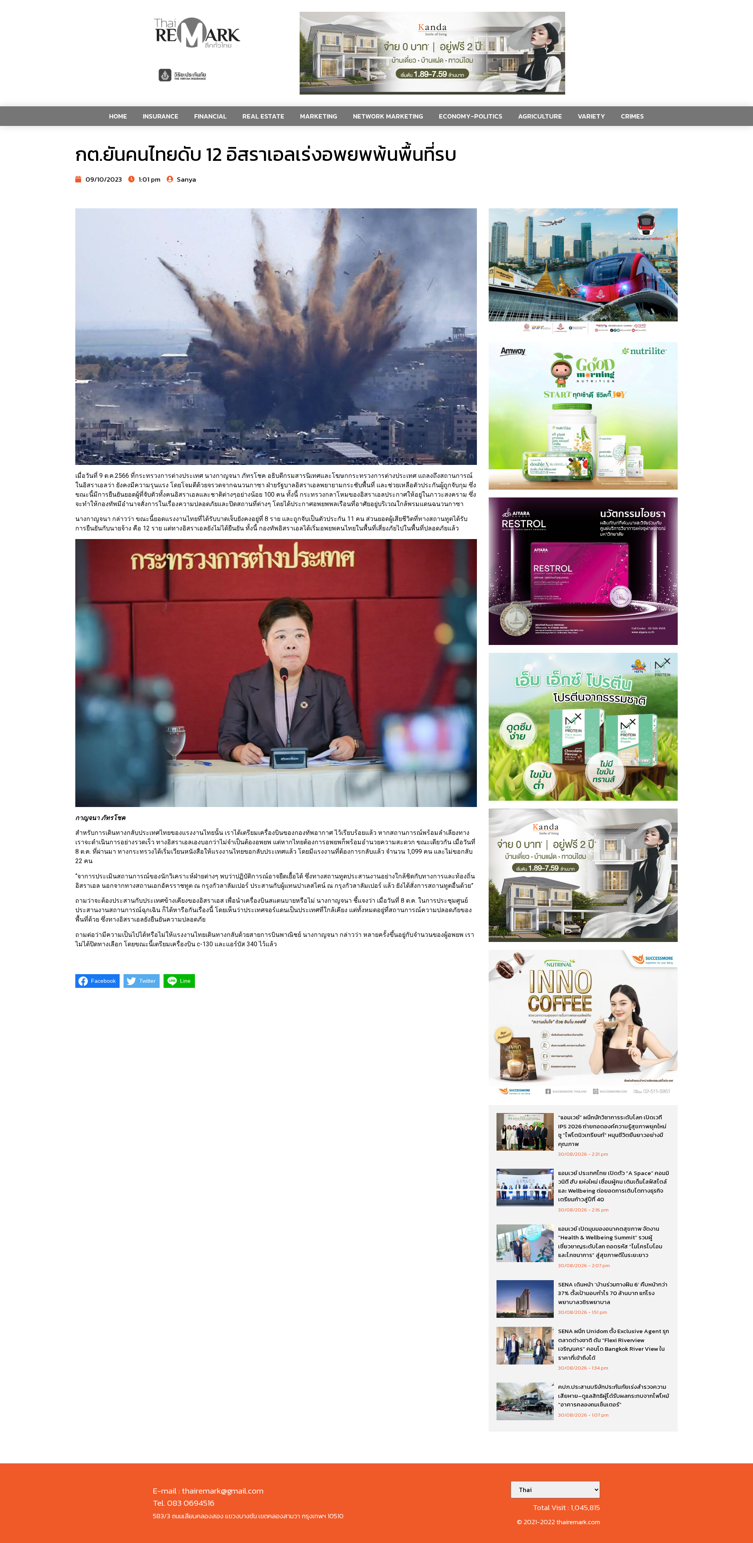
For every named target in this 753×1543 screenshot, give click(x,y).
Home (118, 116)
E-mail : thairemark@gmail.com (208, 1491)
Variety (591, 116)
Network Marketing (388, 116)
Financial (210, 116)
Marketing (318, 116)
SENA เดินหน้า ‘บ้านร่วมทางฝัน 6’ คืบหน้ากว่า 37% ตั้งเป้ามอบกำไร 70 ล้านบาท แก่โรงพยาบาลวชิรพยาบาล (613, 1293)
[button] (432, 53)
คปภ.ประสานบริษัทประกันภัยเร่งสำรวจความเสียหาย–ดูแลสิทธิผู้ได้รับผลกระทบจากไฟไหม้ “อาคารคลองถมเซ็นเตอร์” (613, 1395)
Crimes (632, 116)
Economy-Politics (470, 116)
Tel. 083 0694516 (184, 1503)
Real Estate (263, 116)
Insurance (160, 116)
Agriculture (540, 116)
